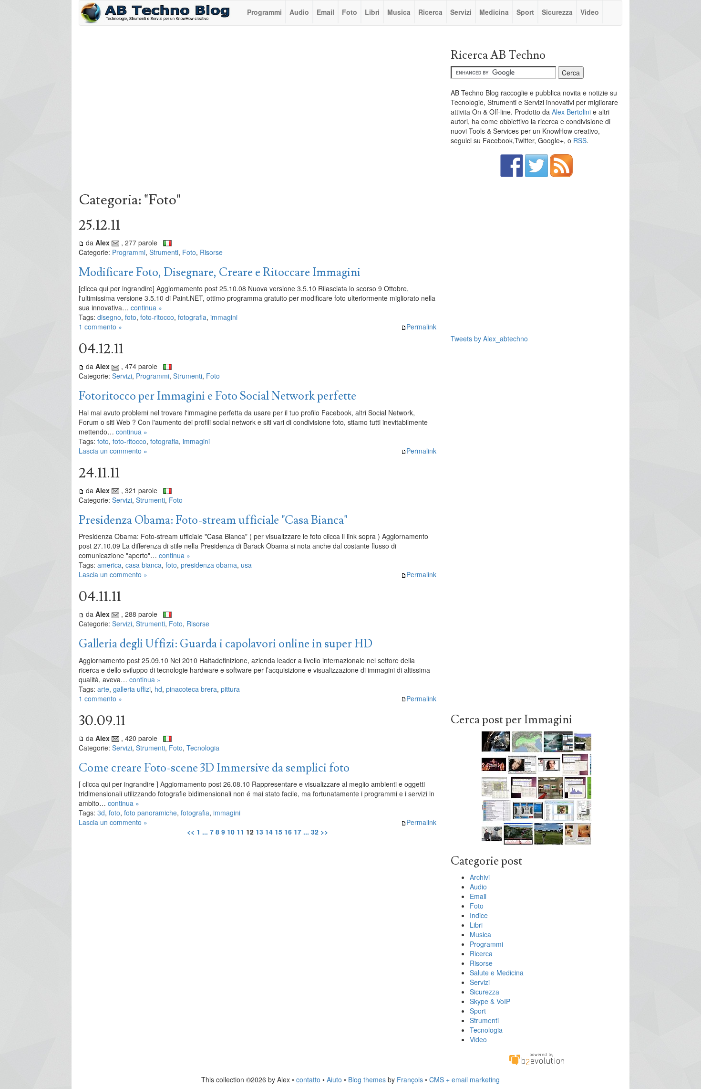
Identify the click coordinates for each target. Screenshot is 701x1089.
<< (191, 831)
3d (101, 812)
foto (130, 317)
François (410, 1079)
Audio (299, 12)
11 (240, 831)
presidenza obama (209, 565)
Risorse (211, 252)
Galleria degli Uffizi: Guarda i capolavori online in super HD (225, 643)
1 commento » (100, 326)
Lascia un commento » (113, 450)
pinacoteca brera (191, 689)
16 (288, 831)
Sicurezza (557, 12)
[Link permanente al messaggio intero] (81, 242)
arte (103, 689)
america (109, 565)
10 (231, 831)
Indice (479, 915)
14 (269, 831)
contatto (308, 1079)
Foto (349, 12)
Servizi (461, 12)
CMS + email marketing (464, 1079)
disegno (109, 317)
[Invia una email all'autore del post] (115, 242)
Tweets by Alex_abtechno (489, 338)
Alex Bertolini (571, 111)
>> (324, 831)
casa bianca (143, 565)
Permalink (421, 326)
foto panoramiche (150, 812)
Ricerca (430, 12)
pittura (230, 689)
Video (589, 12)
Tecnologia (202, 747)
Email (325, 12)
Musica (399, 12)
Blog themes (367, 1079)
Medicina (494, 12)
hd (158, 689)
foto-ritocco (157, 317)
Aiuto (334, 1079)
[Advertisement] (257, 111)
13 (259, 831)
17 (297, 831)
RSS (580, 140)
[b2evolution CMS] (536, 1058)
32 (315, 831)
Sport (525, 12)
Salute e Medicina (497, 972)
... (205, 831)
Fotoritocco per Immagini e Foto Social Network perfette (217, 396)
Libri (372, 12)
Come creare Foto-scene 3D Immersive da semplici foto (214, 768)
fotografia (192, 317)
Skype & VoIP (490, 1001)
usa (246, 565)
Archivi (480, 877)
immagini (223, 317)
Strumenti (163, 252)
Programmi (264, 12)
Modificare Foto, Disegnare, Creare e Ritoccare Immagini (220, 272)
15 (278, 831)
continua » (146, 307)
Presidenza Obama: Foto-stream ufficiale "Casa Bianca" (213, 520)
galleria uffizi (132, 689)
